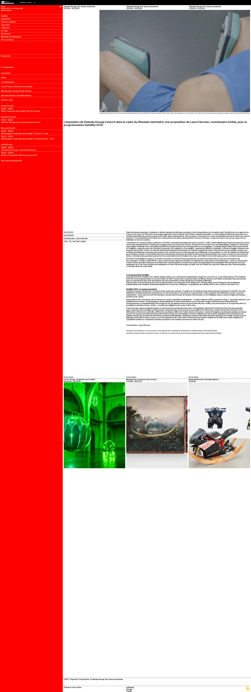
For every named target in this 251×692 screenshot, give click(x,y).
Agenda (4, 16)
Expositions (6, 19)
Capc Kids (5, 25)
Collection (5, 28)
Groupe (129, 689)
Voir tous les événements (11, 161)
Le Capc (4, 31)
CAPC (66, 679)
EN (60, 6)
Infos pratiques (7, 40)
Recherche (5, 56)
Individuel (130, 687)
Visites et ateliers (8, 22)
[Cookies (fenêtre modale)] (247, 688)
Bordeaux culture (26, 2)
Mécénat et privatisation (11, 37)
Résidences (6, 34)
